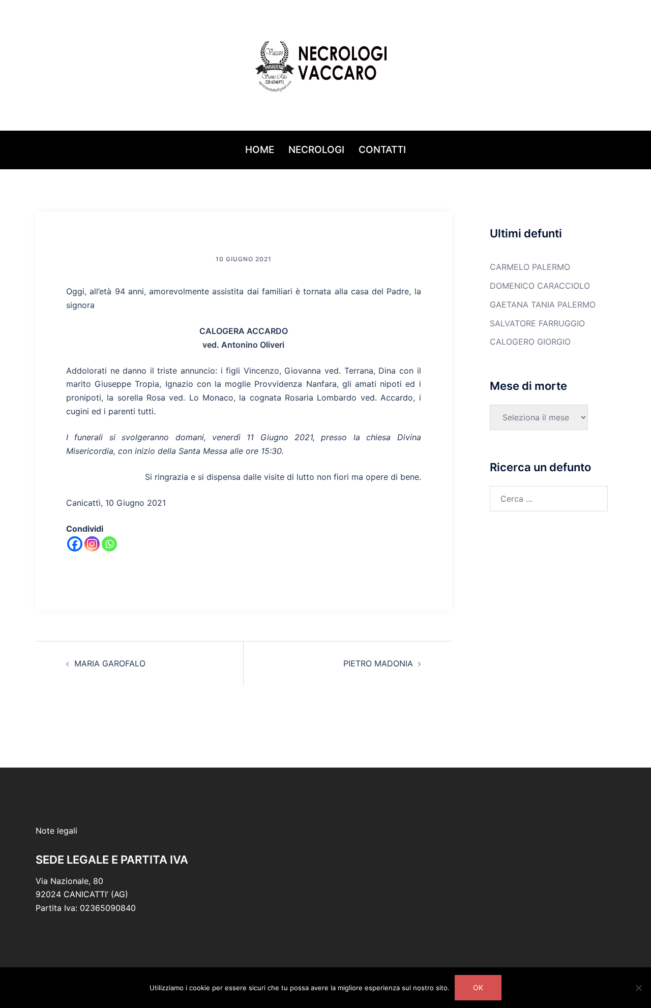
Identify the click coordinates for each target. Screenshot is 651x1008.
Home (259, 150)
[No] (638, 988)
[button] (39, 65)
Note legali (56, 831)
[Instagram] (92, 544)
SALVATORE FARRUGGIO (537, 323)
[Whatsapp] (109, 544)
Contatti (382, 150)
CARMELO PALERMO (530, 267)
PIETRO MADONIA (378, 663)
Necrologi (316, 150)
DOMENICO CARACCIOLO (540, 286)
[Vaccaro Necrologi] (325, 64)
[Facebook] (74, 544)
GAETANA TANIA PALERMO (543, 304)
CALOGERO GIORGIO (530, 342)
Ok (478, 987)
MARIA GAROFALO (109, 663)
